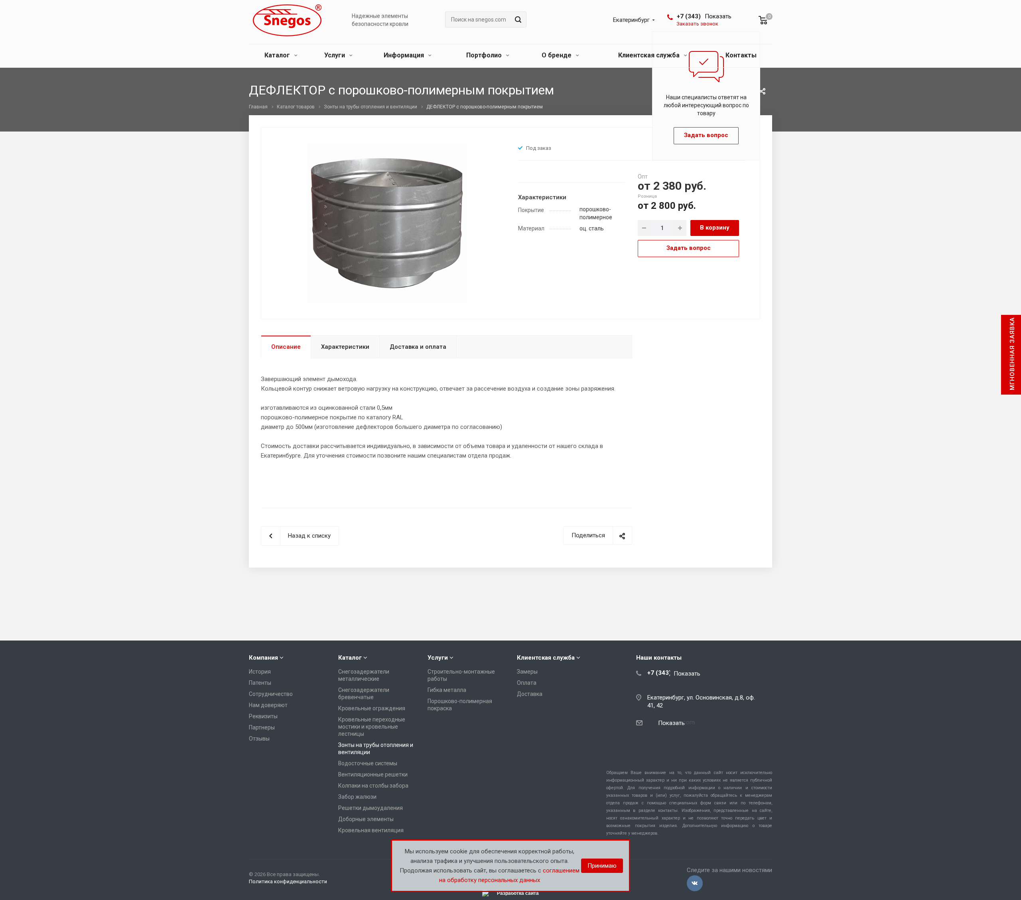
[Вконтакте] (695, 883)
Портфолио (484, 55)
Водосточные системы (367, 763)
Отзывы (259, 738)
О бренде (557, 55)
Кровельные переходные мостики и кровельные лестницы (371, 726)
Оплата (526, 683)
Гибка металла (447, 690)
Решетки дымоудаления (370, 808)
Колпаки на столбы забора (373, 785)
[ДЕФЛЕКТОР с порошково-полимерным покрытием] (387, 222)
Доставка (529, 694)
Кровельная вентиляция (371, 830)
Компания (263, 657)
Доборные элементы (366, 819)
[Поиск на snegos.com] (516, 20)
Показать (718, 16)
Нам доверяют (268, 705)
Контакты (741, 55)
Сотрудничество (271, 694)
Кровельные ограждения (371, 708)
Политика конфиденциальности (288, 881)
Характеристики (345, 346)
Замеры (527, 671)
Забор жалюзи (357, 797)
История (260, 671)
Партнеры (262, 727)
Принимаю (602, 865)
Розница (647, 196)
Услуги (335, 55)
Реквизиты (263, 716)
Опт (643, 176)
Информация (405, 55)
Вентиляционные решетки (373, 774)
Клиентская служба (649, 55)
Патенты (260, 683)
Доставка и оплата (418, 346)
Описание (286, 346)
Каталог (278, 55)
